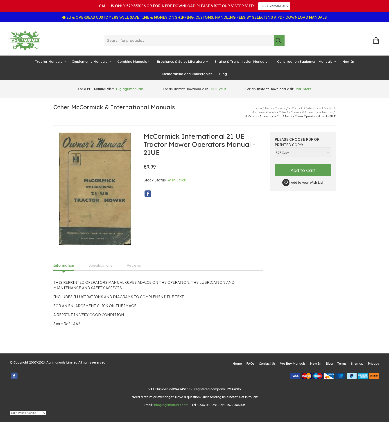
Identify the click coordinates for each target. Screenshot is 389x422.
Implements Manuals (89, 61)
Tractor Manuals (48, 61)
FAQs (250, 364)
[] (279, 40)
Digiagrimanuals (129, 89)
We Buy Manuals (292, 364)
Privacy (373, 364)
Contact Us (267, 364)
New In (348, 61)
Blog (223, 74)
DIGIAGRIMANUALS (274, 6)
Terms (341, 364)
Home (237, 364)
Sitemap (357, 364)
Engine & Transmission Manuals (241, 61)
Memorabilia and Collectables (187, 74)
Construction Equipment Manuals (304, 61)
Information (63, 265)
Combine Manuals (132, 61)
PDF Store (304, 89)
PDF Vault (218, 89)
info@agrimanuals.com (171, 405)
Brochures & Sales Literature (181, 61)
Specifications (100, 265)
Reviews (134, 265)
